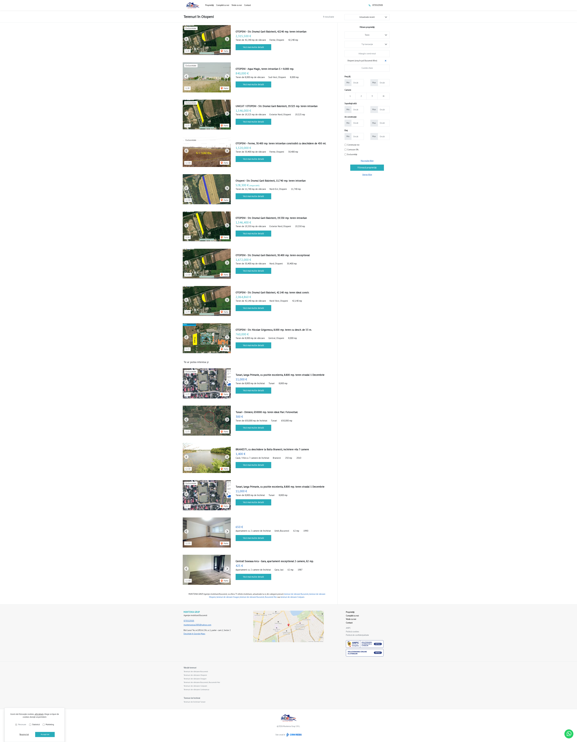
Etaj (346, 130)
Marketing (50, 724)
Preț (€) (348, 76)
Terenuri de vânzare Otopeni (195, 675)
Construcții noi (353, 145)
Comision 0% (352, 149)
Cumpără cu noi (222, 5)
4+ (384, 96)
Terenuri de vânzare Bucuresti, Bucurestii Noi (202, 682)
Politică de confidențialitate (357, 635)
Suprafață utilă (351, 103)
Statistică (36, 724)
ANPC (348, 628)
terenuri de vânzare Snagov (228, 597)
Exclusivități (352, 154)
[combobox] (367, 35)
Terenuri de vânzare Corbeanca (196, 689)
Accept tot (45, 734)
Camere (348, 90)
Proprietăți (209, 5)
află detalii (39, 714)
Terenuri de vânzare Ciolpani (195, 686)
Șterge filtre (367, 174)
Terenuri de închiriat (192, 698)
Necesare (22, 724)
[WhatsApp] (568, 733)
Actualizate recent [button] (367, 17)
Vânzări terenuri (190, 667)
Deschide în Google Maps (194, 633)
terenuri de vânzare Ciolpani (292, 597)
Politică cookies (352, 631)
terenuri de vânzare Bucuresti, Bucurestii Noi (258, 597)
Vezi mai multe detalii (253, 47)
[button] (186, 39)
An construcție (351, 117)
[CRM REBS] (294, 734)
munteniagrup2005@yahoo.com (197, 625)
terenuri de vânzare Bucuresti (296, 594)
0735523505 (377, 5)
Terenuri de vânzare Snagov (195, 679)
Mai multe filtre (367, 160)
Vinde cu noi (237, 5)
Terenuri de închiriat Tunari (194, 702)
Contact (247, 5)
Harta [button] (225, 51)
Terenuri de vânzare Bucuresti (196, 671)
